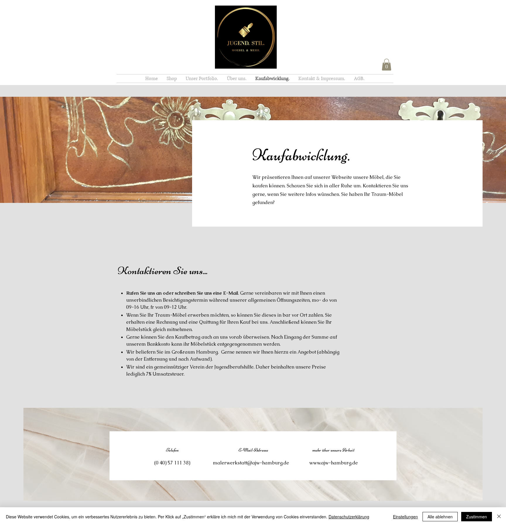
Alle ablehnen (440, 517)
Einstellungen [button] (405, 517)
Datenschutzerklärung (349, 517)
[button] (387, 65)
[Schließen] (498, 516)
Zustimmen (476, 517)
